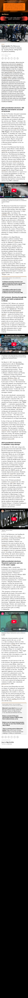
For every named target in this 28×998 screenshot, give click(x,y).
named (12, 275)
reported (7, 128)
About (18, 22)
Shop (22, 22)
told (16, 161)
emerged (3, 169)
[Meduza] (5, 14)
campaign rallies (18, 214)
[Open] (26, 41)
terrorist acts (4, 70)
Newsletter (11, 22)
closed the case (5, 435)
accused (13, 488)
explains (14, 652)
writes (8, 333)
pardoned (11, 692)
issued (12, 480)
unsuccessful (13, 443)
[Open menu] (25, 14)
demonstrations (17, 313)
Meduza (6, 55)
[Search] (22, 14)
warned (6, 212)
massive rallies (20, 75)
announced (4, 150)
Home (5, 22)
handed (12, 557)
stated (3, 326)
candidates (14, 216)
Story (2, 751)
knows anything (12, 707)
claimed (11, 113)
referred (8, 412)
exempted (4, 551)
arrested (18, 64)
